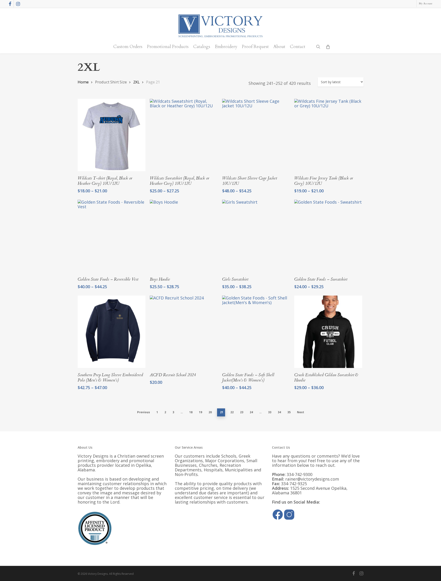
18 (190, 412)
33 (269, 412)
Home (83, 82)
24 (251, 412)
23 (241, 412)
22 (232, 412)
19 (200, 412)
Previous (143, 412)
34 (279, 412)
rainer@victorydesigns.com (312, 479)
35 (289, 412)
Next (300, 412)
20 (210, 412)
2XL (136, 82)
